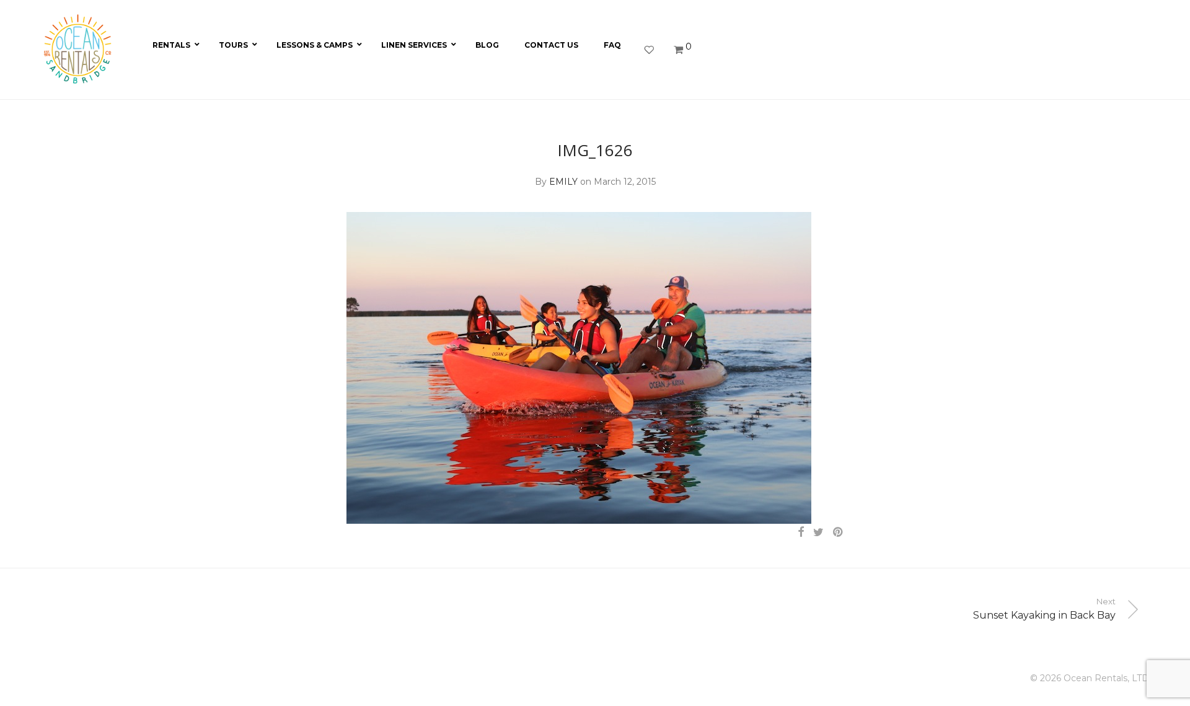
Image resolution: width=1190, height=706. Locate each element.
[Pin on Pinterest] (838, 532)
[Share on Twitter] (818, 532)
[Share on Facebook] (801, 532)
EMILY (563, 181)
